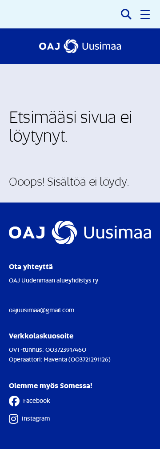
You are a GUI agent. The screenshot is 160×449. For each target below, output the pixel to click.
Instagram (36, 418)
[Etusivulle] (79, 46)
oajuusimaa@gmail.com (41, 310)
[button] (145, 14)
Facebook (36, 400)
